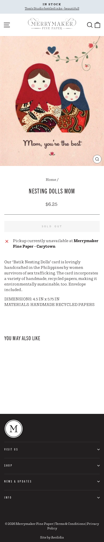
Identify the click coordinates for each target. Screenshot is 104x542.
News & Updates (18, 481)
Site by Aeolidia (52, 537)
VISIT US (11, 449)
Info (8, 497)
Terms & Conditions (70, 524)
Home (51, 180)
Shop (8, 465)
